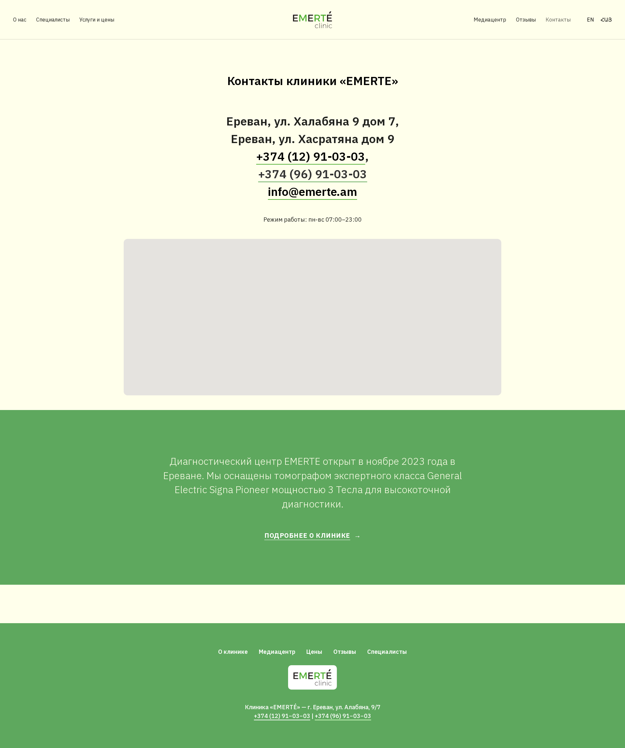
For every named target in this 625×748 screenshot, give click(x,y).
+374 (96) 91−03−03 (343, 716)
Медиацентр (490, 19)
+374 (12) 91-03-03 (310, 156)
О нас (19, 19)
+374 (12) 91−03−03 (282, 716)
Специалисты (53, 19)
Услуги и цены (96, 19)
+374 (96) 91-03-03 (312, 174)
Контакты (558, 19)
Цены (314, 651)
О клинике (233, 651)
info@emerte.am (312, 191)
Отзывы (526, 19)
